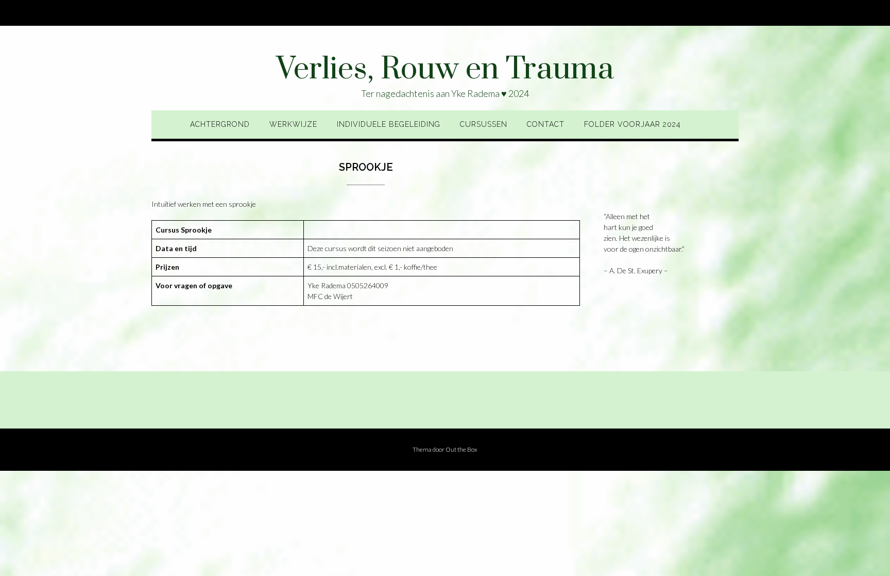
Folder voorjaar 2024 (632, 124)
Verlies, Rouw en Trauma (445, 70)
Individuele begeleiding (388, 124)
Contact (545, 124)
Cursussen (483, 124)
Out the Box (461, 449)
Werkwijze (293, 124)
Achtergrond (220, 124)
